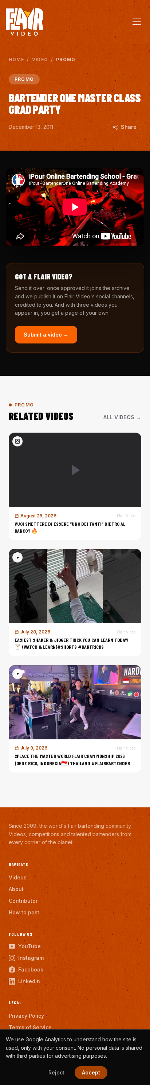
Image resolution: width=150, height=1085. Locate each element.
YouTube (29, 946)
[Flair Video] (24, 22)
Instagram (31, 958)
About (16, 889)
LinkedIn (29, 981)
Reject (56, 1072)
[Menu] (137, 22)
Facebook (30, 969)
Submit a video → (46, 334)
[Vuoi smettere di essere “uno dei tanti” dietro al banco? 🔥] (75, 486)
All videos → (122, 417)
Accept (91, 1072)
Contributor (23, 901)
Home (16, 59)
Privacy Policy (26, 1016)
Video (40, 59)
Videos (18, 877)
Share (129, 127)
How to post (24, 912)
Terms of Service (30, 1027)
